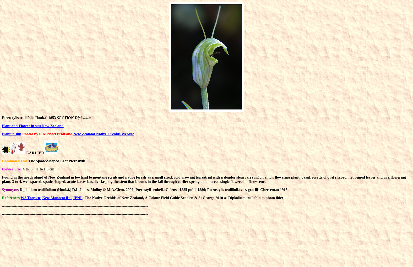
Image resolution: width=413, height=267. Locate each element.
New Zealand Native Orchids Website (103, 134)
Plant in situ (11, 134)
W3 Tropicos (31, 198)
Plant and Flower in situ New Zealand (33, 126)
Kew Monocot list (56, 198)
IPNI (77, 198)
